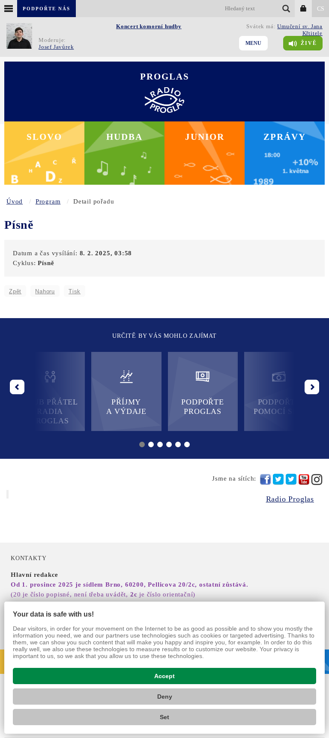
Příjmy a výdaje (126, 407)
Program (48, 201)
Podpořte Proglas (202, 407)
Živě (309, 43)
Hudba (124, 137)
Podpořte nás (46, 8)
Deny (164, 696)
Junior (204, 137)
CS (320, 9)
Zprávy (284, 137)
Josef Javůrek (56, 47)
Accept (164, 676)
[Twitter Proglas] (278, 479)
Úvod (14, 201)
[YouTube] (304, 479)
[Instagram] (317, 479)
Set (164, 717)
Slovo (44, 137)
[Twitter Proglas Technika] (291, 479)
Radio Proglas (290, 499)
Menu (253, 43)
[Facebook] (265, 479)
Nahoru (45, 291)
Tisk (75, 291)
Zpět (15, 291)
